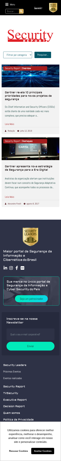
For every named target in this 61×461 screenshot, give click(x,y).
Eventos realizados (12, 378)
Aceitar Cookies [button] (43, 451)
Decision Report (14, 406)
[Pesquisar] (21, 11)
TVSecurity (10, 393)
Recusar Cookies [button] (18, 451)
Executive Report (15, 399)
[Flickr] (22, 268)
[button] (10, 4)
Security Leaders (14, 365)
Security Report (14, 386)
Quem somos (11, 413)
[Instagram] (11, 268)
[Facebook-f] (17, 268)
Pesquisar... (42, 54)
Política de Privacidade (18, 419)
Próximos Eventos (12, 371)
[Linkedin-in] (5, 268)
